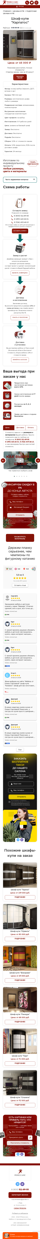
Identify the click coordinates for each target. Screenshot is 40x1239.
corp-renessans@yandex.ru (20, 1199)
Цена (7, 427)
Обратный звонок (20, 1195)
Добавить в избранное (20, 1213)
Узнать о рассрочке (20, 317)
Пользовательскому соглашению (20, 804)
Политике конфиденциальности (20, 803)
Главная (7, 11)
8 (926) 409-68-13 (21, 222)
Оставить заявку (20, 231)
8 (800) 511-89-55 (21, 216)
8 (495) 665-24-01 (21, 219)
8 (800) (20, 1190)
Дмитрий (14, 725)
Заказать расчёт (20, 77)
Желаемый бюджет (21, 507)
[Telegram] (18, 840)
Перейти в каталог (20, 359)
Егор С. (13, 673)
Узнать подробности (33, 163)
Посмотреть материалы (20, 538)
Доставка (20, 427)
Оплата (31, 427)
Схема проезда (20, 1208)
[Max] (21, 840)
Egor (12, 647)
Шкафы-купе (18, 11)
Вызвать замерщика (20, 273)
